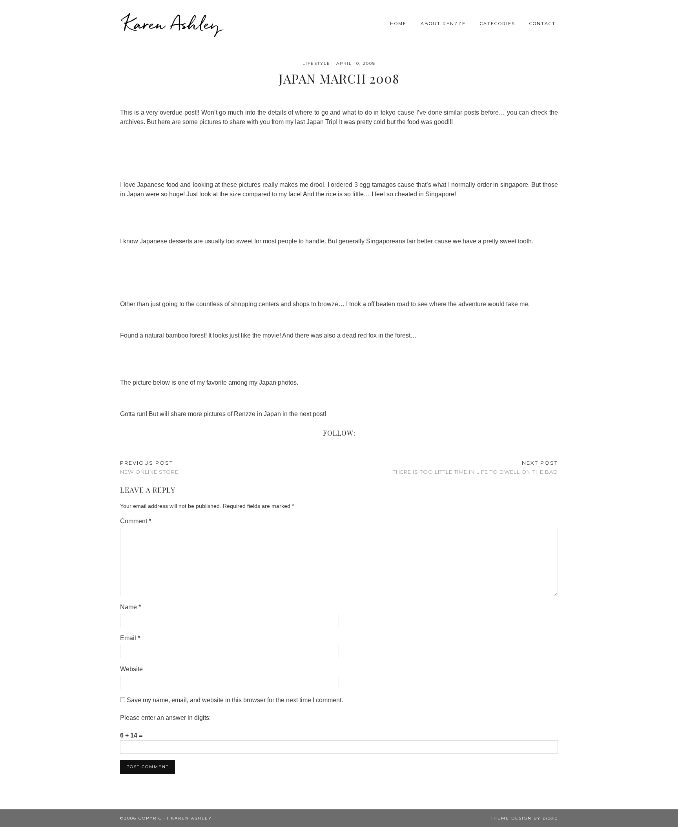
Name (130, 607)
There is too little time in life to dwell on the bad (475, 467)
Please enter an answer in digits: (165, 717)
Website (131, 669)
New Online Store (149, 467)
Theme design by (524, 818)
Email (130, 638)
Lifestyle (316, 63)
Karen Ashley (172, 23)
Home (398, 23)
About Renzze (443, 23)
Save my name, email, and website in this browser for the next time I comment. (235, 700)
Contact (542, 23)
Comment (135, 521)
